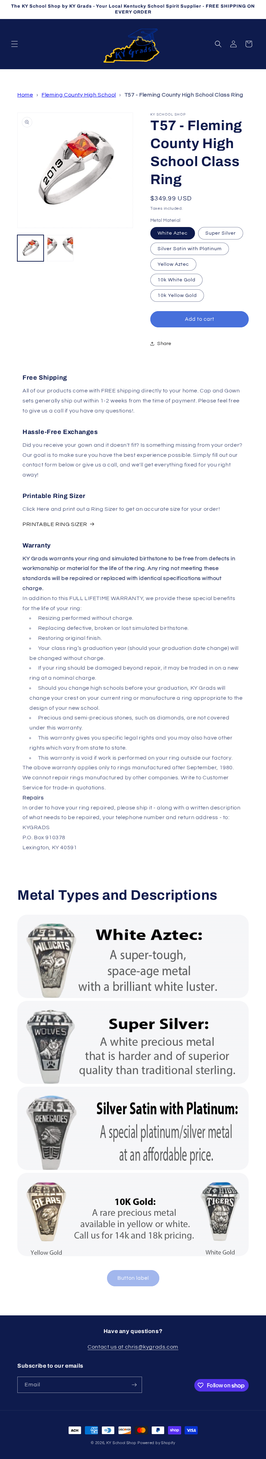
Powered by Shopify (156, 1443)
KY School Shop (121, 1443)
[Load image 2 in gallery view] (60, 248)
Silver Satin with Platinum (190, 248)
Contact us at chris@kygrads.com (133, 1347)
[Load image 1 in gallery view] (30, 248)
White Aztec (173, 233)
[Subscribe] (134, 1385)
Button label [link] (133, 1278)
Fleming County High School (79, 95)
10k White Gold (176, 280)
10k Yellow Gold (177, 295)
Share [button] (164, 343)
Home (25, 95)
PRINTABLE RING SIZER (55, 524)
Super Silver (220, 233)
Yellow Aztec (173, 264)
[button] (14, 44)
